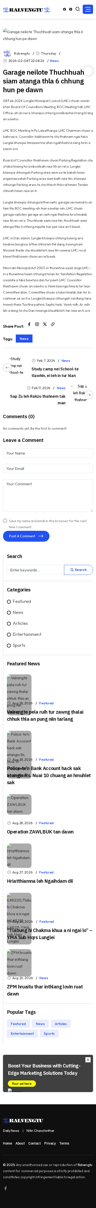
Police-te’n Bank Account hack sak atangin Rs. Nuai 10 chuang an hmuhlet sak (49, 775)
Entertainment (27, 634)
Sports (19, 645)
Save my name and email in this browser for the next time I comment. (48, 524)
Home (7, 1143)
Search (80, 570)
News (54, 61)
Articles (20, 623)
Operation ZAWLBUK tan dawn (40, 831)
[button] (88, 9)
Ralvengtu (22, 53)
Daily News (11, 1131)
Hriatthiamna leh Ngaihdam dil (40, 881)
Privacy (50, 1143)
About (20, 1143)
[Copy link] (52, 324)
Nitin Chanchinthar (40, 1131)
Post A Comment (22, 536)
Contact (34, 1143)
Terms (64, 1143)
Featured (22, 601)
